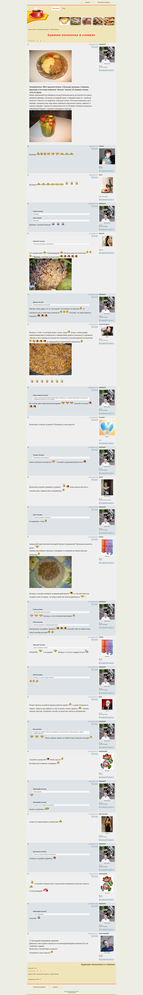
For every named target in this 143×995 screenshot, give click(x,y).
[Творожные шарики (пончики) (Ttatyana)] (98, 25)
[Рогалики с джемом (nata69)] (75, 25)
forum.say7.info (76, 991)
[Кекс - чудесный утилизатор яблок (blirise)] (87, 25)
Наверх (134, 991)
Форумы (87, 2)
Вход (63, 8)
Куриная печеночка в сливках (71, 35)
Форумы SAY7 (32, 29)
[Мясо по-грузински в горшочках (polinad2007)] (64, 25)
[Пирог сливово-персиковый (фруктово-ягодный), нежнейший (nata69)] (109, 25)
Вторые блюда (54, 29)
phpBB (74, 992)
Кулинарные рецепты (104, 2)
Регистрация (55, 8)
